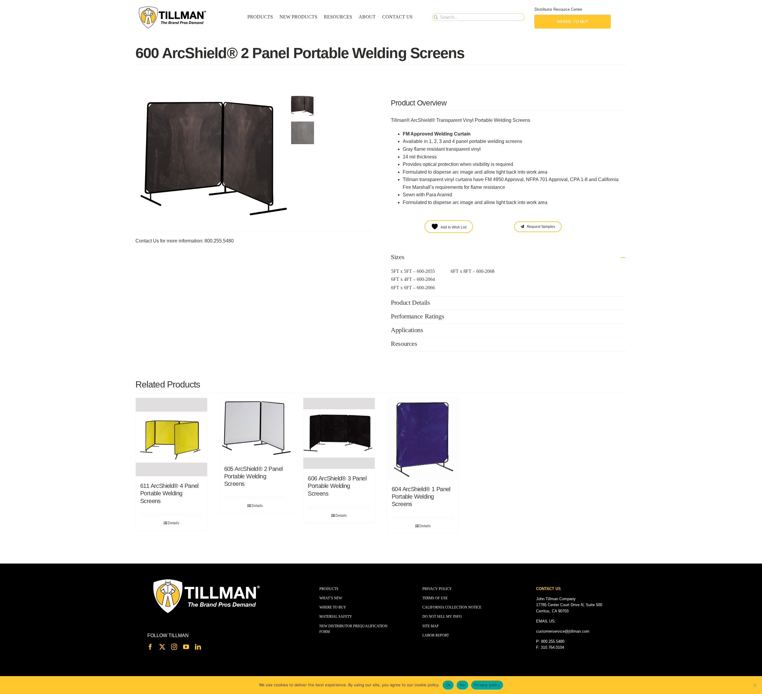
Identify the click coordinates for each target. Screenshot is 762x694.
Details (173, 523)
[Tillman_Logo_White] (206, 579)
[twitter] (162, 647)
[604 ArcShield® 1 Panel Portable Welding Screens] (423, 439)
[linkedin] (198, 647)
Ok (448, 684)
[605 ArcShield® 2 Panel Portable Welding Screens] (255, 428)
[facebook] (150, 647)
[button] (509, 257)
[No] (755, 685)
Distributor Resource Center (558, 9)
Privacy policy (487, 684)
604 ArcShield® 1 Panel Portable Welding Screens (421, 496)
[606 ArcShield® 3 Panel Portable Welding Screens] (339, 433)
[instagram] (174, 647)
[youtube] (186, 647)
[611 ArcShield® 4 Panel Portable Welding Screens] (171, 437)
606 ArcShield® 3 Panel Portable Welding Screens (337, 486)
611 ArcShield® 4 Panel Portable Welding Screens (169, 493)
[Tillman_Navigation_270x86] (172, 7)
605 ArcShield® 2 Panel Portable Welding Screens (253, 476)
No (462, 684)
